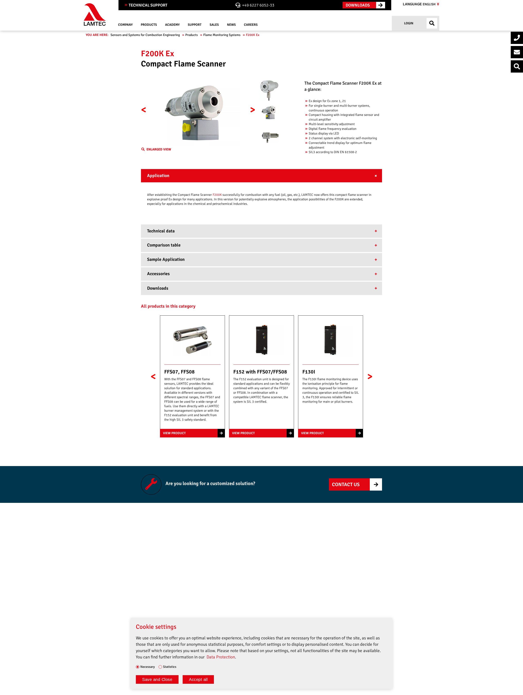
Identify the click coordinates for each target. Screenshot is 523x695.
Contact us (346, 484)
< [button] (143, 110)
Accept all (198, 679)
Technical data (161, 231)
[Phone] (517, 38)
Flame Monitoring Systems (222, 35)
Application (158, 175)
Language (419, 4)
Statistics (169, 667)
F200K (217, 195)
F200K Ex (253, 35)
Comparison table (164, 245)
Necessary (147, 667)
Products (192, 35)
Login (408, 23)
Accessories (158, 273)
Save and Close (157, 679)
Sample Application (166, 259)
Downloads (157, 288)
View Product (174, 433)
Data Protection (221, 657)
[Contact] (517, 52)
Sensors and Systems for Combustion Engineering (146, 35)
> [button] (252, 110)
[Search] (517, 66)
